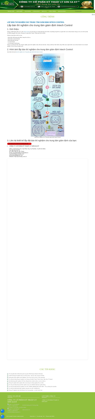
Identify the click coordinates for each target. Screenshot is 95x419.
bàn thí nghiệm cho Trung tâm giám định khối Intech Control (29, 52)
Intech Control (27, 31)
